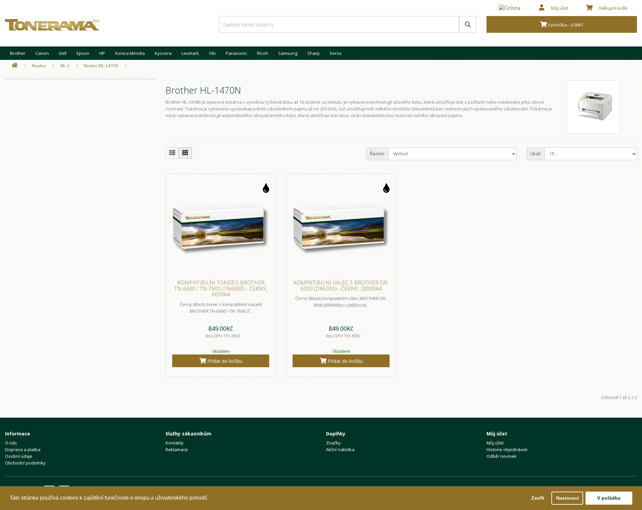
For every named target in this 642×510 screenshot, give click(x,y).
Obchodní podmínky (25, 463)
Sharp (313, 53)
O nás (11, 443)
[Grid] (185, 153)
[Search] (467, 24)
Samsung (287, 53)
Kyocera (163, 53)
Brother (17, 53)
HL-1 (65, 65)
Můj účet (495, 443)
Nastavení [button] (567, 498)
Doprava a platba (22, 449)
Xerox (336, 53)
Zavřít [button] (537, 498)
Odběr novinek (502, 456)
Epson (83, 53)
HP (102, 53)
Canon (42, 53)
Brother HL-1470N (101, 65)
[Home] (15, 65)
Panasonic (236, 53)
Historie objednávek (507, 449)
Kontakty (175, 443)
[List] (172, 153)
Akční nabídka (340, 449)
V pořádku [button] (609, 498)
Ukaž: (535, 153)
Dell (63, 53)
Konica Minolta (130, 53)
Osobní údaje (18, 456)
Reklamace (177, 449)
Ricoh (262, 53)
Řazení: (377, 153)
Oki (212, 53)
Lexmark (190, 53)
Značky (333, 443)
